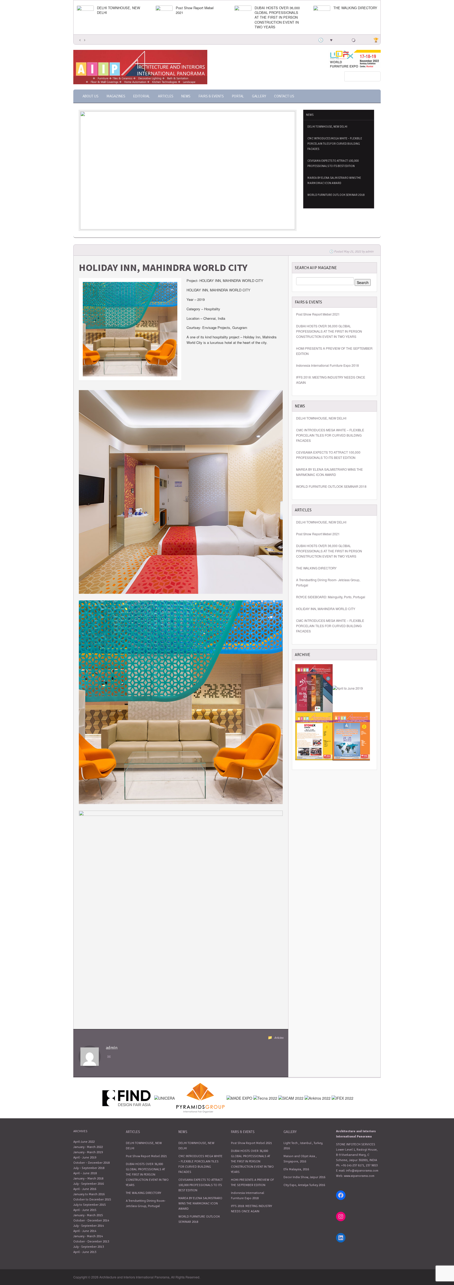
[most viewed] (342, 39)
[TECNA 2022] (265, 1097)
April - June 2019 (84, 1158)
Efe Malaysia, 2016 (296, 1169)
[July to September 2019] (348, 687)
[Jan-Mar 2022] (314, 687)
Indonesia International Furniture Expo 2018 (327, 365)
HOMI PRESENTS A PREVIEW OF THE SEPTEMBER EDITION (334, 351)
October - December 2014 (91, 1221)
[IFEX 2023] (342, 1097)
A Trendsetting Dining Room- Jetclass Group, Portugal (328, 582)
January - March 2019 (88, 1152)
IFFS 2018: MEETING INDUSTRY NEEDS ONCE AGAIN (330, 380)
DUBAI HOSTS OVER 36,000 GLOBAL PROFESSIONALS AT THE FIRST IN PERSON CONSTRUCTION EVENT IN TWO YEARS (277, 17)
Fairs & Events (211, 96)
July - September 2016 (88, 1184)
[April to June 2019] (314, 735)
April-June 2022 (84, 1142)
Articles (165, 96)
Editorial (141, 96)
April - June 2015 (84, 1210)
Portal (238, 96)
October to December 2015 (92, 1200)
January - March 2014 (88, 1236)
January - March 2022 (88, 1147)
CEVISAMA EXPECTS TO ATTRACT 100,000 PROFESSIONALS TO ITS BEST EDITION (333, 163)
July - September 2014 (88, 1226)
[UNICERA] (164, 1097)
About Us (90, 96)
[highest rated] (353, 39)
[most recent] (320, 39)
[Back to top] (377, 1260)
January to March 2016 (89, 1194)
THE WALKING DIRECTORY (355, 8)
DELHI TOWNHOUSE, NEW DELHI (118, 10)
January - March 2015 (88, 1215)
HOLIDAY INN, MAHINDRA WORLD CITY (325, 608)
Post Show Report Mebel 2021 (195, 10)
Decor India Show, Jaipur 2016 (304, 1177)
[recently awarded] (375, 39)
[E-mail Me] (110, 1057)
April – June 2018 (85, 1173)
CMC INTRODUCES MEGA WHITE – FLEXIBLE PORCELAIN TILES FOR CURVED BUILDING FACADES (334, 144)
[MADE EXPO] (239, 1097)
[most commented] (364, 39)
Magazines (115, 96)
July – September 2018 (88, 1168)
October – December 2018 (91, 1163)
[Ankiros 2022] (318, 1097)
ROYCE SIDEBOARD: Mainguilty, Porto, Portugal (330, 597)
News (185, 96)
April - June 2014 (84, 1231)
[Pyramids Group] (200, 1097)
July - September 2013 (88, 1247)
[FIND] (127, 1097)
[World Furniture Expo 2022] (354, 58)
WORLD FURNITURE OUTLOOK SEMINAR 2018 (335, 195)
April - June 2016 (84, 1189)
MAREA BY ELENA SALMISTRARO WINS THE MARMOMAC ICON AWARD (334, 180)
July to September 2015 (89, 1205)
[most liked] (331, 39)
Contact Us (284, 96)
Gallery (259, 96)
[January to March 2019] (351, 735)
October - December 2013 (91, 1242)
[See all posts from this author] (89, 1056)
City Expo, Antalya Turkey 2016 (304, 1185)
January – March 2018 (88, 1179)
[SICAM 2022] (290, 1097)
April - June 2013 (84, 1252)
